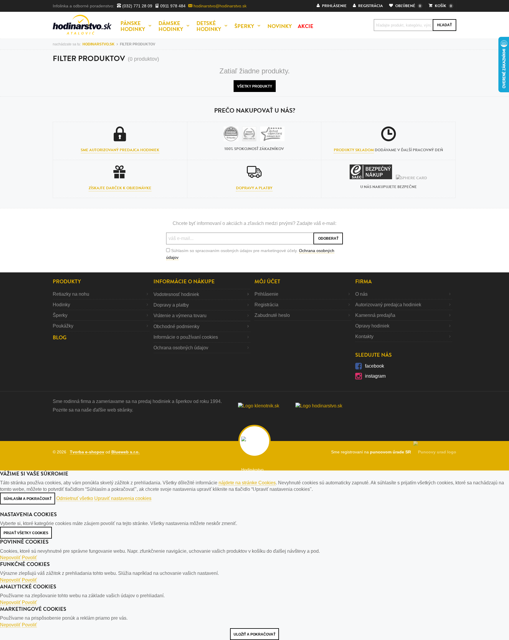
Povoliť (29, 557)
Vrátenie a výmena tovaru (179, 315)
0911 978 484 (172, 6)
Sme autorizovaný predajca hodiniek (120, 150)
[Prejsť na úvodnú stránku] (82, 24)
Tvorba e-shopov (87, 452)
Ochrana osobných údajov (180, 347)
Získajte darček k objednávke (120, 188)
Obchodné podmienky (176, 326)
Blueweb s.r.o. (125, 452)
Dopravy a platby (254, 188)
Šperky (60, 315)
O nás (361, 294)
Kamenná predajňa (375, 315)
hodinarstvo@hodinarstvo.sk (219, 6)
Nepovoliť (10, 557)
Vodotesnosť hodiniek (176, 294)
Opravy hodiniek (372, 325)
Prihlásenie (266, 294)
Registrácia (266, 304)
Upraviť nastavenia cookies (122, 498)
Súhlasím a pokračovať (28, 499)
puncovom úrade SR (391, 452)
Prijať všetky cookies (26, 533)
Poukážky (63, 325)
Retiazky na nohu (71, 294)
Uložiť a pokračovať (254, 634)
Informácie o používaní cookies (185, 337)
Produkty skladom (354, 150)
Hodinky (61, 304)
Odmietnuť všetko (74, 498)
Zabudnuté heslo (272, 315)
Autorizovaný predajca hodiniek (388, 304)
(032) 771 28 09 (136, 6)
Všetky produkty (254, 86)
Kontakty (364, 336)
